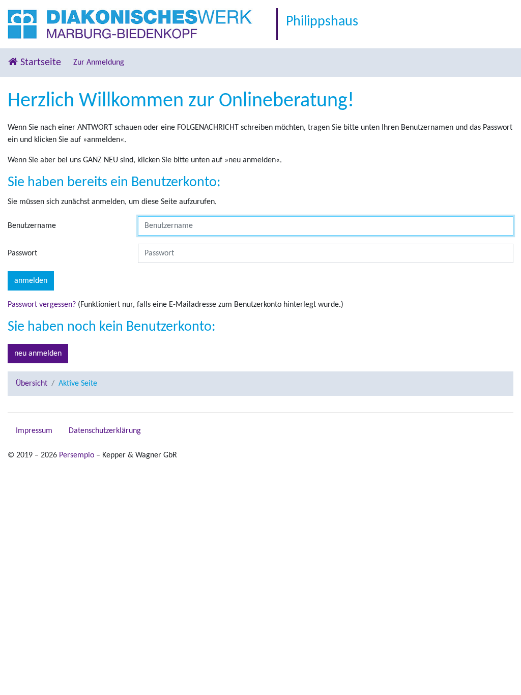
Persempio (76, 455)
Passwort (22, 253)
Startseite (39, 62)
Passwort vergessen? (42, 305)
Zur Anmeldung (98, 63)
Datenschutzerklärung (105, 431)
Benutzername (32, 226)
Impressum (34, 431)
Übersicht (31, 384)
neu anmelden (38, 354)
